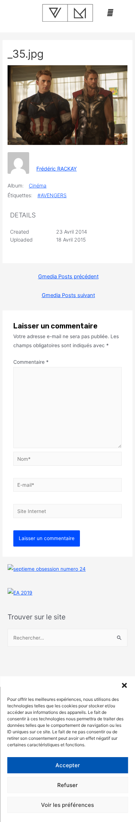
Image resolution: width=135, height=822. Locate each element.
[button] (124, 685)
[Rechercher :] (67, 638)
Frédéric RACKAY (56, 168)
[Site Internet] (67, 512)
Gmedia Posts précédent (68, 276)
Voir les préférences (67, 804)
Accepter (67, 765)
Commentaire (31, 362)
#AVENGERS (52, 195)
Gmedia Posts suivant (68, 295)
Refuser (67, 785)
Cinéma (37, 185)
